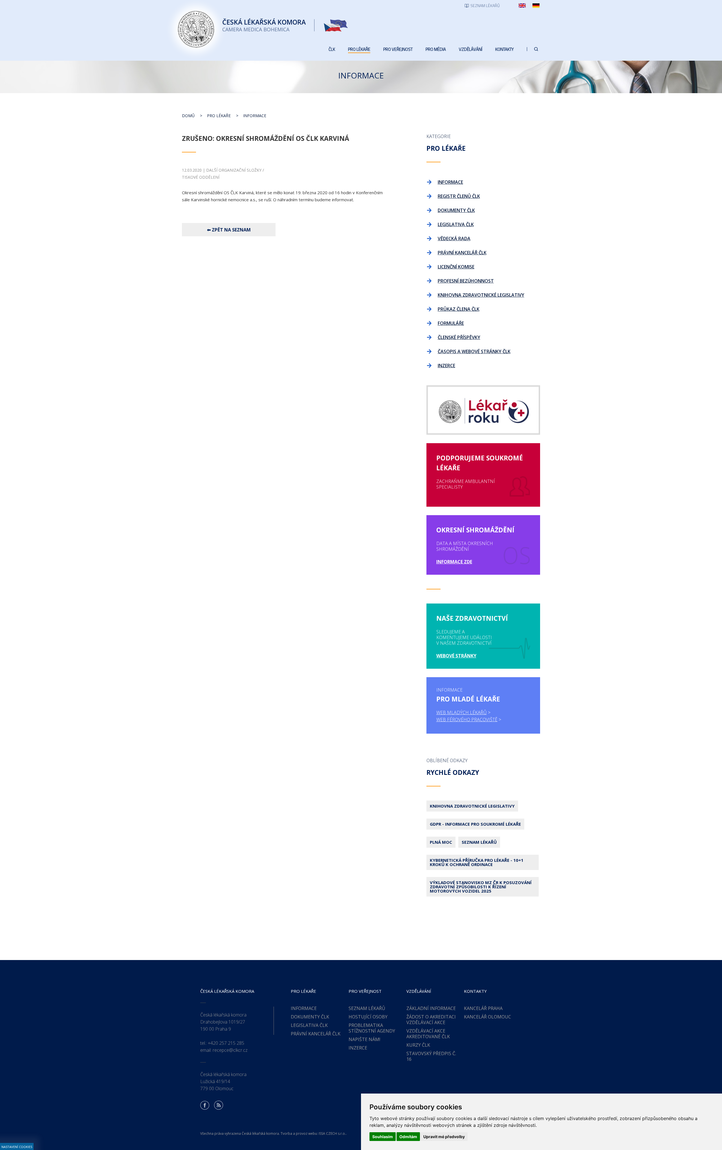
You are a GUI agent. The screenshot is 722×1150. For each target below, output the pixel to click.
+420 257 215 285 (226, 1043)
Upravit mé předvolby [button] (444, 1136)
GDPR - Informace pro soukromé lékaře (475, 824)
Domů (188, 115)
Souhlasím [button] (382, 1136)
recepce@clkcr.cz (230, 1050)
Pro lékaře (219, 115)
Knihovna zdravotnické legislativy (472, 806)
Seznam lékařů (479, 842)
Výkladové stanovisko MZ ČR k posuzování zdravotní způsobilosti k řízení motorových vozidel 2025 (481, 887)
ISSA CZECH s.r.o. (332, 1133)
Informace (254, 115)
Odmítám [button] (408, 1136)
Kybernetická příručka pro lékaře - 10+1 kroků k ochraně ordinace (476, 862)
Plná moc (441, 842)
